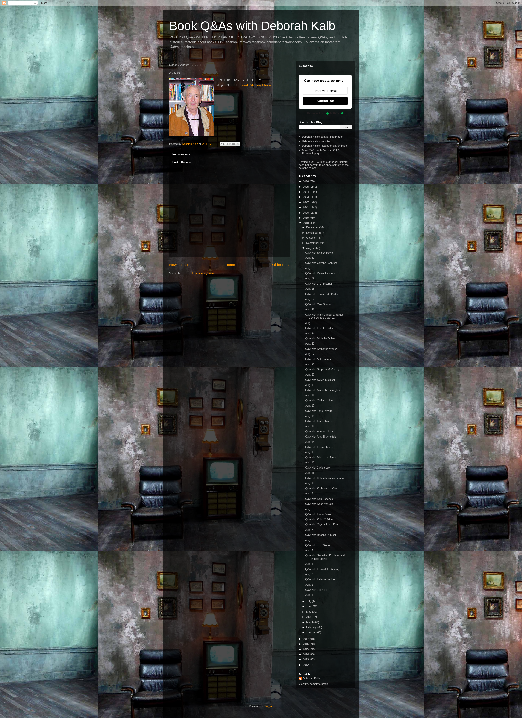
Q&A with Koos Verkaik (319, 503)
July (309, 601)
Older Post (281, 265)
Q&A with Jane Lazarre (318, 410)
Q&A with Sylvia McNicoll (320, 379)
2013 (306, 659)
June (309, 606)
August (310, 248)
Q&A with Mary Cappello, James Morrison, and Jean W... (324, 316)
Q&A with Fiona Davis (318, 514)
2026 (306, 181)
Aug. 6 (309, 540)
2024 (306, 191)
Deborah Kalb (311, 678)
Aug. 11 (309, 472)
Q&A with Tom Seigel (317, 545)
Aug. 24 (309, 333)
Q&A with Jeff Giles (316, 589)
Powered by (315, 113)
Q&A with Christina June (319, 400)
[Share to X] (230, 144)
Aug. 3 (309, 574)
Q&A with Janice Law (317, 467)
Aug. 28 (309, 288)
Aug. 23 (309, 343)
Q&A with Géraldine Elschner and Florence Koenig (325, 557)
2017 (306, 638)
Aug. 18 (309, 395)
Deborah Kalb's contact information (322, 136)
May (309, 611)
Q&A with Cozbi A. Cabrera (321, 262)
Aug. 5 (309, 550)
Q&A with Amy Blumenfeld (320, 436)
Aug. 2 (309, 584)
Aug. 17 (309, 405)
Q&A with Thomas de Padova (322, 294)
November (312, 232)
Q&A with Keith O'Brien (319, 519)
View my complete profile (313, 683)
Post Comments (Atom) (200, 273)
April (309, 616)
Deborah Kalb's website (316, 141)
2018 (306, 222)
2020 (306, 212)
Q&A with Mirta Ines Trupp (320, 457)
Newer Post (178, 265)
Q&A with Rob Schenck (319, 498)
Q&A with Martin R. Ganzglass (323, 390)
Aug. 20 (309, 374)
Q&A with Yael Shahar (318, 304)
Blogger (268, 706)
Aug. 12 (309, 462)
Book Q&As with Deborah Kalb (252, 26)
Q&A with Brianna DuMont (320, 534)
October (311, 237)
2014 (306, 654)
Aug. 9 (309, 493)
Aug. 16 (309, 416)
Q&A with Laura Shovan (319, 447)
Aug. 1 (309, 594)
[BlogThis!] (226, 144)
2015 (306, 649)
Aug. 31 (309, 257)
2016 (306, 644)
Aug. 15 (309, 426)
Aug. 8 (309, 509)
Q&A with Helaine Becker (320, 579)
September (313, 242)
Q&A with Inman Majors (319, 421)
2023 (306, 196)
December (312, 227)
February (311, 627)
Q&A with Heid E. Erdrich (320, 328)
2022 (306, 202)
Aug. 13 (309, 452)
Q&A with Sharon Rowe (319, 252)
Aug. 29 (309, 278)
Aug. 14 (309, 441)
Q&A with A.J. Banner (318, 359)
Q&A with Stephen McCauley (322, 369)
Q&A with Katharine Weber (321, 348)
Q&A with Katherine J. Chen (321, 488)
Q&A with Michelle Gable (320, 338)
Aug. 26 (309, 309)
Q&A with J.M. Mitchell (318, 283)
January (311, 632)
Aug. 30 (309, 268)
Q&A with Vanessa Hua (319, 431)
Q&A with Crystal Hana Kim (321, 524)
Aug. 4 (309, 563)
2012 (306, 664)
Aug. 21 (309, 364)
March (310, 622)
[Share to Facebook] (234, 144)
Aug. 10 (309, 483)
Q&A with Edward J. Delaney (322, 569)
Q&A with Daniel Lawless (320, 273)
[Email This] (222, 144)
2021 (306, 207)
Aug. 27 (309, 299)
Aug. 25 (309, 323)
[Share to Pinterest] (238, 144)
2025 (306, 186)
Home (230, 265)
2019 (306, 217)
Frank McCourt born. (256, 85)
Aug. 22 (309, 354)
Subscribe (325, 101)
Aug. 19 (309, 385)
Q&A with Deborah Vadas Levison (325, 478)
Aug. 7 (309, 529)
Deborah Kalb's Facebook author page (324, 145)
